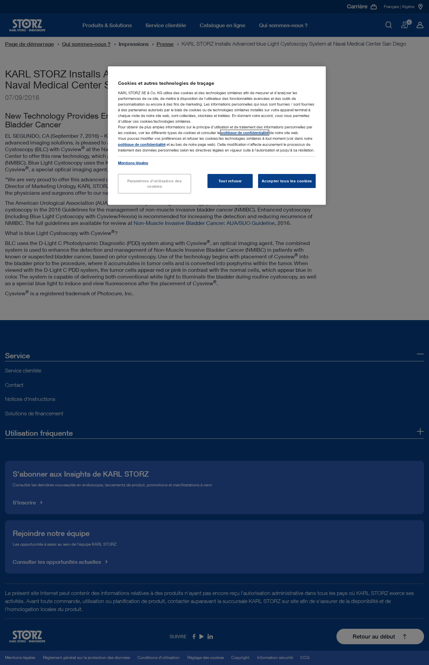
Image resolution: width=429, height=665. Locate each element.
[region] (217, 135)
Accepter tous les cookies (287, 181)
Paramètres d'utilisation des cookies (154, 183)
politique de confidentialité (244, 132)
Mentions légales (133, 163)
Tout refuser (230, 181)
